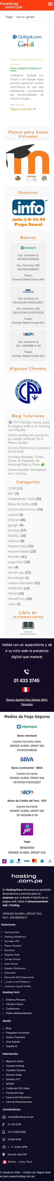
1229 (12, 488)
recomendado (18, 551)
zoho (12, 604)
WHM (12, 593)
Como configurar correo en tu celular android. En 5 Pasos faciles (28, 439)
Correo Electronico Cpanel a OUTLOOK (29, 450)
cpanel (13, 514)
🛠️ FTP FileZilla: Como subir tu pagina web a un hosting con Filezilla (29, 426)
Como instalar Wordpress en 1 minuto (27, 471)
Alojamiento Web (21, 499)
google (39, 60)
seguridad (15, 562)
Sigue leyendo (21, 109)
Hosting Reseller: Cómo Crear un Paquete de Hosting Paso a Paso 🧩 (26, 460)
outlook (15, 64)
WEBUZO (15, 588)
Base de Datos (19, 504)
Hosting (19, 105)
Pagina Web (17, 546)
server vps (16, 572)
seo (11, 567)
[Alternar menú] (50, 4)
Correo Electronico (22, 60)
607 (11, 493)
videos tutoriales (20, 583)
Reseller (14, 557)
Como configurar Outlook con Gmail (25, 69)
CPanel (13, 520)
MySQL (13, 535)
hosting (14, 530)
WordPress (16, 599)
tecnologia (16, 578)
